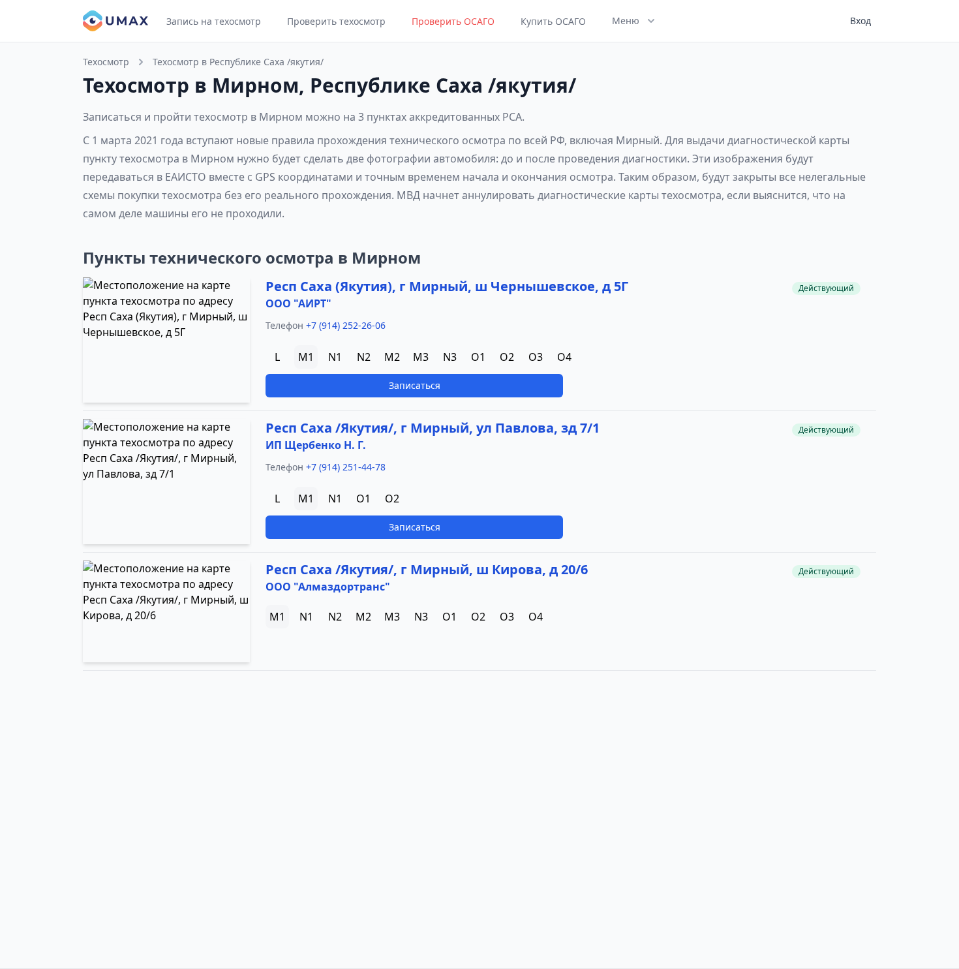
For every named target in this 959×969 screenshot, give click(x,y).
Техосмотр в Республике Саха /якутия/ (238, 61)
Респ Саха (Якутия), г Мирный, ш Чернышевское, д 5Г (447, 286)
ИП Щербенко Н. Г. (316, 445)
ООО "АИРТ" (298, 303)
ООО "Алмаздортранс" (328, 586)
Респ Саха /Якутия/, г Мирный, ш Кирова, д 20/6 (427, 569)
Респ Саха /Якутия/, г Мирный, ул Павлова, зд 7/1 (433, 428)
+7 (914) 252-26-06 (346, 325)
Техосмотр (106, 61)
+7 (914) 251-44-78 (346, 467)
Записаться (414, 385)
